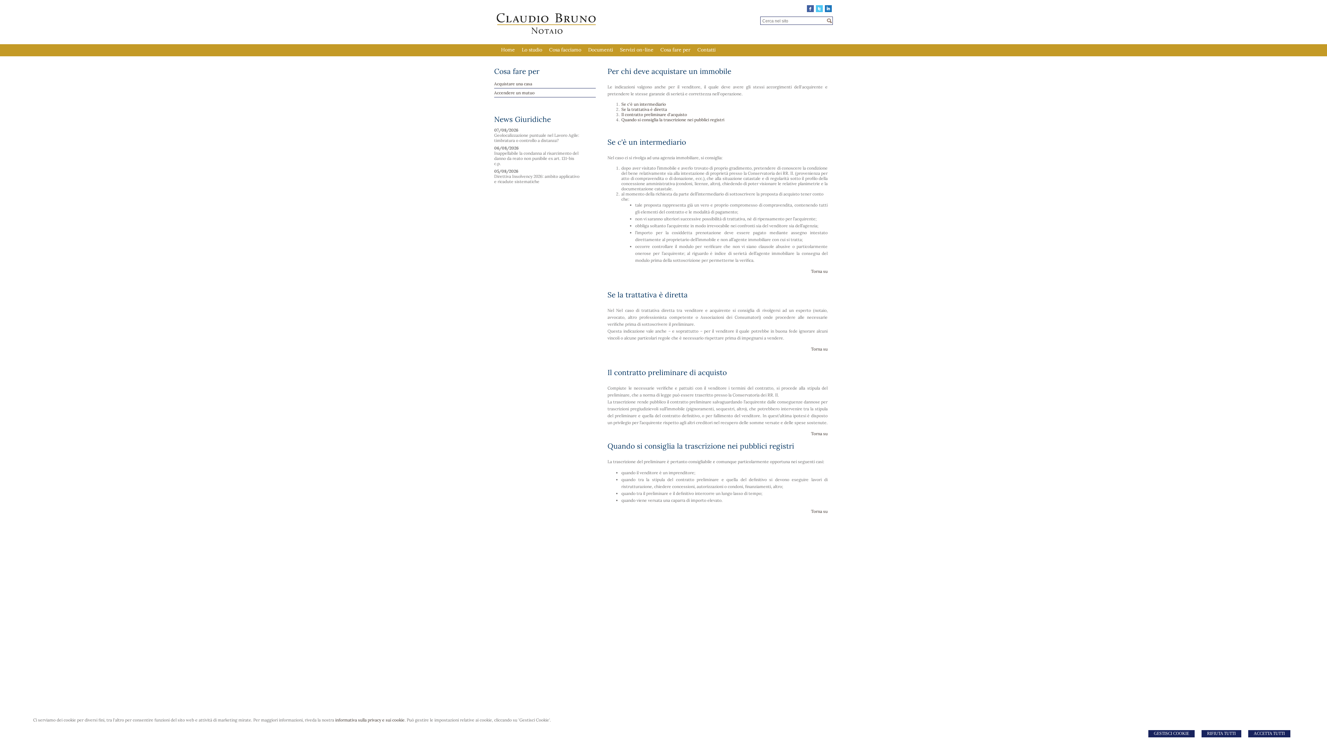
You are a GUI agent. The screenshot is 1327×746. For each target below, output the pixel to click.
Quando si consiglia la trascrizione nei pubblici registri (672, 119)
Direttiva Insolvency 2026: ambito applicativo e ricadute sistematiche (537, 179)
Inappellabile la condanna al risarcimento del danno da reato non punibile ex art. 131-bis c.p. (536, 158)
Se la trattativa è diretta (644, 109)
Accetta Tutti (1269, 733)
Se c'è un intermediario (643, 104)
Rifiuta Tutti (1221, 733)
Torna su (819, 271)
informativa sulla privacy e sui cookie (370, 720)
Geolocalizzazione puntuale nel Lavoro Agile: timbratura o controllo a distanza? (536, 138)
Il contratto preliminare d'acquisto (654, 114)
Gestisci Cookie (1171, 733)
